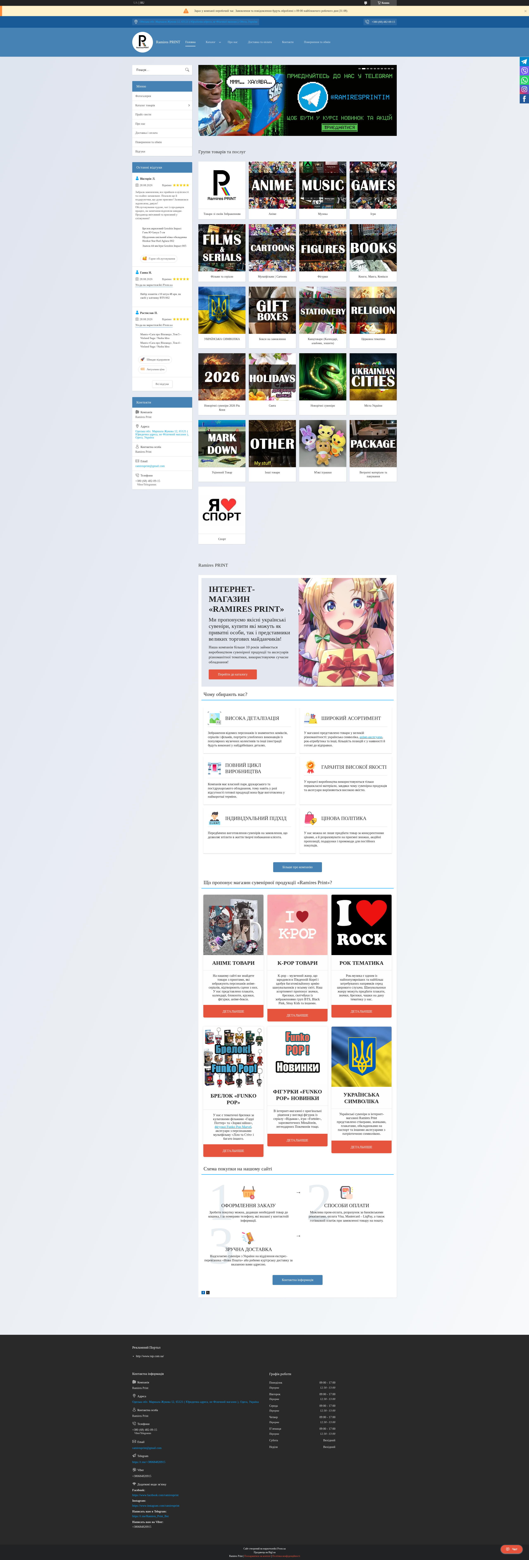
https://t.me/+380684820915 (148, 1462)
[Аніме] (272, 185)
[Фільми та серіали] (221, 247)
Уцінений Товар (222, 472)
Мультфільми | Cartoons (272, 276)
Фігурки (323, 276)
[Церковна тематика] (373, 310)
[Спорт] (221, 510)
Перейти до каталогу (233, 674)
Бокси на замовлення (272, 339)
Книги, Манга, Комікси (373, 276)
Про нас (233, 42)
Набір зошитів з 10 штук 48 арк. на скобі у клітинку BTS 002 (160, 295)
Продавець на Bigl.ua (264, 1552)
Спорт (222, 539)
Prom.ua (281, 1548)
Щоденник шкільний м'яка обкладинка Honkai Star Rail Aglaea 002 (164, 239)
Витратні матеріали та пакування (373, 474)
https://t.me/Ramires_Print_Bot (150, 1516)
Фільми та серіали (222, 276)
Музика (323, 214)
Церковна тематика (373, 339)
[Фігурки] (322, 247)
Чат (514, 1549)
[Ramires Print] (142, 42)
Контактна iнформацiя (297, 1280)
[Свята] (272, 376)
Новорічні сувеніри (323, 405)
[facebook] (203, 1293)
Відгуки (140, 151)
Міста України (373, 405)
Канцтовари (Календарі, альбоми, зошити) (323, 341)
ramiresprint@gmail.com (150, 466)
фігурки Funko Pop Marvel (233, 1127)
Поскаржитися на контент (257, 1556)
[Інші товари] (272, 443)
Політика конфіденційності (286, 1556)
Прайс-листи (143, 114)
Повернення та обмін (317, 42)
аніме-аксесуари (371, 737)
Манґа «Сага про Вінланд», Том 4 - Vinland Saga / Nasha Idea (160, 344)
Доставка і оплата (146, 132)
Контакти (288, 42)
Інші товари (272, 472)
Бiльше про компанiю (297, 867)
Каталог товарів (145, 105)
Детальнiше (233, 1011)
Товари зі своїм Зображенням (222, 214)
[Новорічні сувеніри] (322, 376)
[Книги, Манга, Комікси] (373, 247)
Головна (190, 42)
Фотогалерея (143, 96)
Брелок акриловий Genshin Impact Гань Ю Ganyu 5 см (161, 230)
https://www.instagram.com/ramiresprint (155, 1505)
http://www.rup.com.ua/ (150, 1356)
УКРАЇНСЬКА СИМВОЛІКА (222, 339)
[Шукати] (187, 70)
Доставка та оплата (260, 42)
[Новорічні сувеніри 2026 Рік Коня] (221, 376)
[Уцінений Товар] (221, 443)
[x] (208, 1293)
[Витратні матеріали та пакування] (373, 443)
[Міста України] (373, 376)
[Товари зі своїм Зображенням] (221, 185)
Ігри (373, 214)
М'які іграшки (323, 472)
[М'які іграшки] (322, 443)
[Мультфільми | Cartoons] (272, 247)
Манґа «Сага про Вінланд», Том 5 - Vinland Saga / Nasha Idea (160, 336)
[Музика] (322, 185)
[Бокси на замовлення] (272, 310)
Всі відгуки (162, 384)
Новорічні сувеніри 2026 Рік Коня (222, 407)
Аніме (272, 214)
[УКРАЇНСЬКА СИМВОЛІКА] (221, 310)
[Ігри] (373, 185)
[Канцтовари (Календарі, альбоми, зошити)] (322, 310)
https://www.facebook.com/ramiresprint (155, 1495)
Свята (272, 405)
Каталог (211, 42)
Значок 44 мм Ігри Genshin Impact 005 (164, 245)
